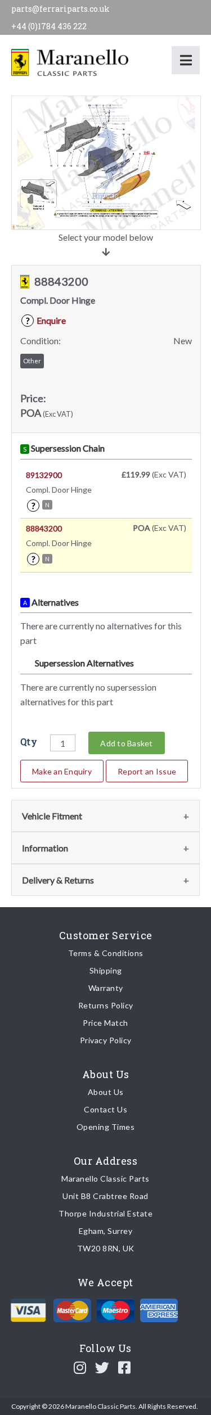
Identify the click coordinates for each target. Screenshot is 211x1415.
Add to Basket (126, 743)
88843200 (44, 528)
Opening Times (106, 1127)
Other (32, 360)
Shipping (105, 970)
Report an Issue (147, 771)
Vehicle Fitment (52, 815)
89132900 (44, 475)
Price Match (105, 1023)
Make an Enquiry (62, 771)
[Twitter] (102, 1367)
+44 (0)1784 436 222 (49, 26)
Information (45, 847)
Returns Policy (105, 1005)
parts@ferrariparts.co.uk (60, 8)
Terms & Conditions (105, 953)
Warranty (105, 988)
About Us (106, 1092)
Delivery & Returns (58, 880)
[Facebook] (124, 1367)
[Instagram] (80, 1367)
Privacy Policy (106, 1040)
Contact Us (105, 1109)
